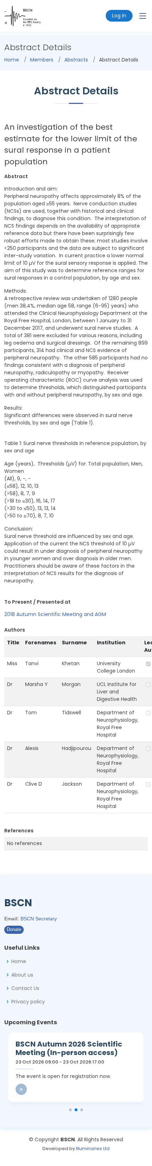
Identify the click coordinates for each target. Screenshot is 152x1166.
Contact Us (25, 988)
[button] (70, 1109)
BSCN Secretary (39, 918)
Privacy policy (28, 1001)
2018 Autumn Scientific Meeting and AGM (55, 614)
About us (22, 974)
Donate (14, 929)
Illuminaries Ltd (93, 1148)
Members (41, 59)
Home (11, 59)
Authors (14, 629)
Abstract (16, 176)
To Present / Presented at (37, 601)
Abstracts (76, 59)
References (19, 830)
